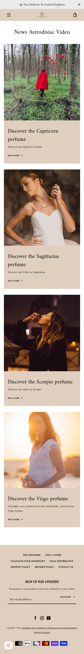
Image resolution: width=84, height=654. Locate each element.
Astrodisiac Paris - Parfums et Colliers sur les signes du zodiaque (50, 628)
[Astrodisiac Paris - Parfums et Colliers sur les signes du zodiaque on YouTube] (49, 617)
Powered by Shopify (42, 632)
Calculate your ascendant (28, 561)
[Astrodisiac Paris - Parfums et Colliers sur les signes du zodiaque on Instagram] (42, 617)
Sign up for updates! (42, 582)
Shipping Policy (20, 567)
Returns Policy (44, 567)
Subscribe (65, 597)
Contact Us (66, 567)
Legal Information (61, 561)
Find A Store (53, 555)
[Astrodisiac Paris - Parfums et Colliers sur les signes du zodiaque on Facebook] (35, 617)
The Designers (32, 555)
